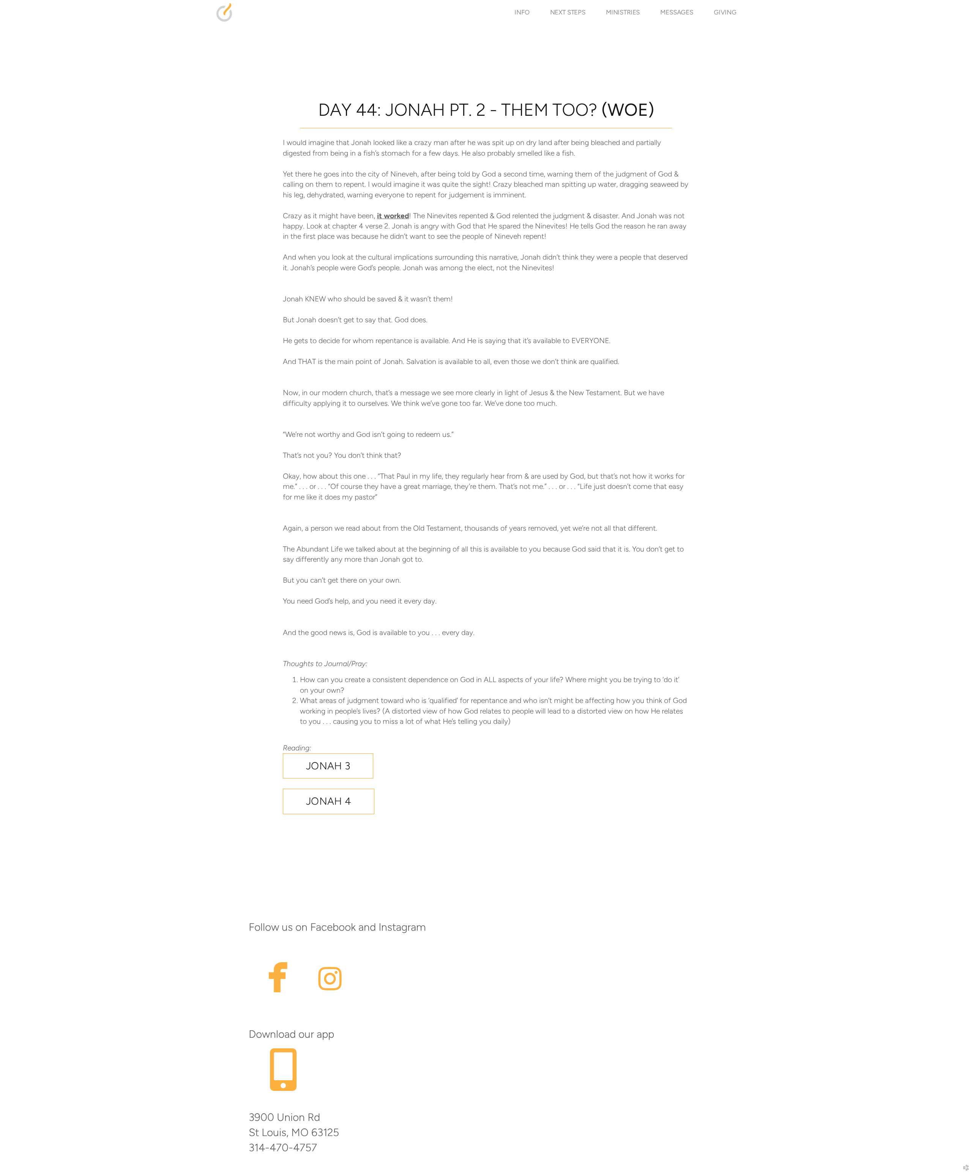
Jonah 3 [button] (328, 766)
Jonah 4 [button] (328, 801)
